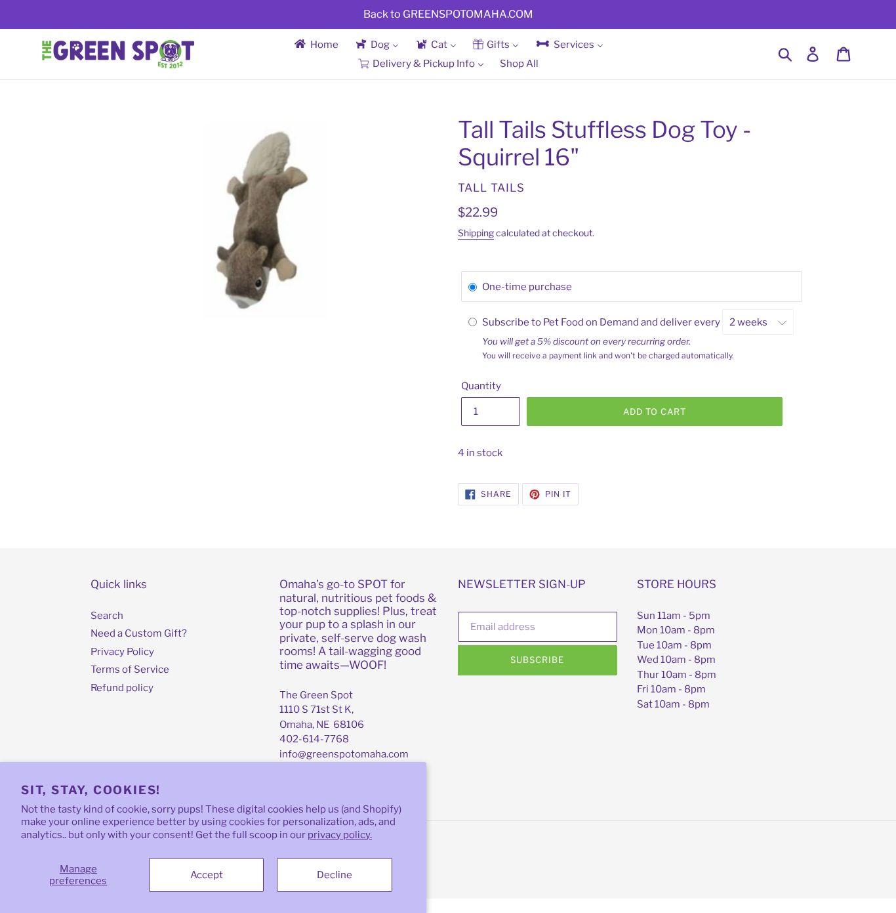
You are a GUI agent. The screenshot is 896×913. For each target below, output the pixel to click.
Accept (206, 875)
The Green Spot (316, 695)
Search (107, 616)
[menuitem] (315, 44)
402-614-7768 (314, 739)
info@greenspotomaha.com (344, 754)
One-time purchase (527, 287)
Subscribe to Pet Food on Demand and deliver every (602, 322)
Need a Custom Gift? (139, 633)
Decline (334, 875)
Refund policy (122, 688)
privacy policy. (340, 835)
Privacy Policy (122, 652)
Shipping (476, 232)
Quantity (481, 386)
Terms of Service (130, 669)
